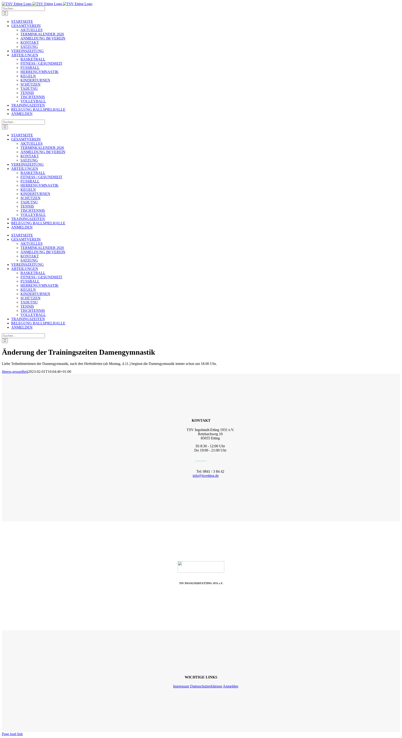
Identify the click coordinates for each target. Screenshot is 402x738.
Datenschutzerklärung (206, 686)
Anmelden (230, 686)
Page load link (12, 734)
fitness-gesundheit (15, 372)
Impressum (181, 686)
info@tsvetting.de (206, 476)
